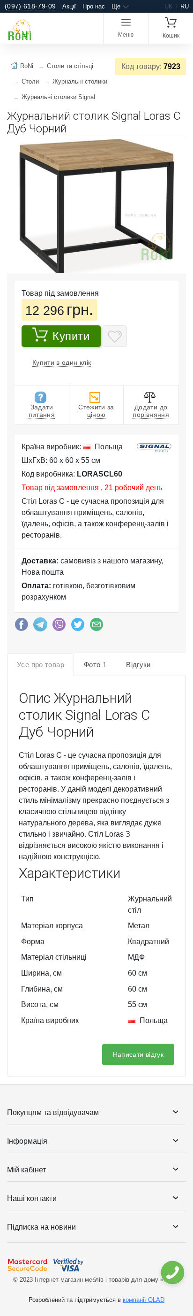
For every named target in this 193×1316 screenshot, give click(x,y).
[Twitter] (78, 626)
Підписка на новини (41, 1227)
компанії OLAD (143, 1299)
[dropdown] (172, 1272)
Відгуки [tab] (138, 665)
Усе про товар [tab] (40, 665)
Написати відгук (138, 1054)
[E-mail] (96, 626)
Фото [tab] (95, 665)
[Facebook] (22, 626)
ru (184, 6)
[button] (177, 146)
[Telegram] (40, 626)
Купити (71, 336)
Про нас (93, 6)
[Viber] (59, 626)
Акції (69, 6)
